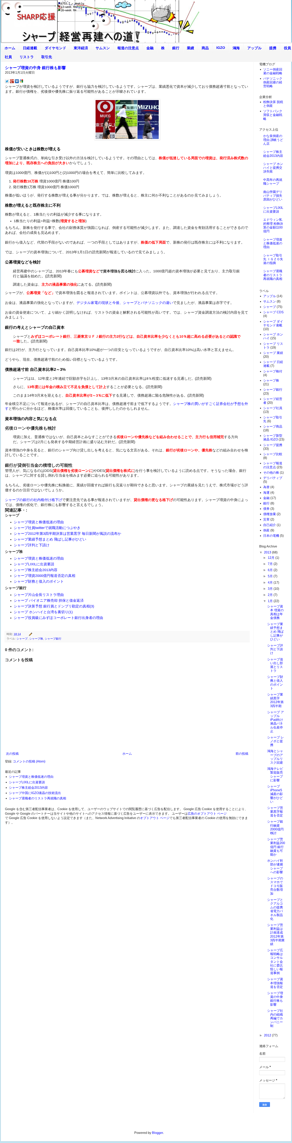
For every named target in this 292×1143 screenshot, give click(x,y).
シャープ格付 (272, 371)
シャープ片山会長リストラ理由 (39, 595)
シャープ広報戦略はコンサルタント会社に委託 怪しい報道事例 (275, 961)
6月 (271, 570)
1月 (271, 601)
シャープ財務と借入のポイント (39, 581)
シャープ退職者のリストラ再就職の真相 (37, 798)
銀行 (175, 48)
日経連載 (30, 48)
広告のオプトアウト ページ (207, 813)
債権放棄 (269, 514)
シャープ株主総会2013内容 (35, 570)
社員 (8, 57)
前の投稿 (242, 753)
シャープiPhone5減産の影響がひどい (275, 794)
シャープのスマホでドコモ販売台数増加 (275, 886)
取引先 (46, 57)
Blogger (157, 1132)
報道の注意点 (128, 48)
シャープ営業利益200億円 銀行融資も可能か (276, 846)
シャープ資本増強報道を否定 (275, 982)
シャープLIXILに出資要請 (34, 564)
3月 (271, 588)
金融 (150, 48)
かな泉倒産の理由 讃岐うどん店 (273, 139)
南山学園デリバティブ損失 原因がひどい (272, 195)
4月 (271, 582)
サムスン (103, 48)
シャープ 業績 (273, 353)
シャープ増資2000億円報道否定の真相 (44, 576)
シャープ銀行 (53, 638)
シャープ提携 (272, 445)
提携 (272, 48)
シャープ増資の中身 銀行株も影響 (35, 68)
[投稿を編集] (29, 634)
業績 (190, 48)
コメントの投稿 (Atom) (29, 761)
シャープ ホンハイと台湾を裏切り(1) (43, 612)
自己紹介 (269, 525)
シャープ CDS (273, 312)
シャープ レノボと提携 (275, 741)
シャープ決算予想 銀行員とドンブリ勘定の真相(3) (54, 606)
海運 (266, 492)
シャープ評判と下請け (31, 545)
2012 (268, 1035)
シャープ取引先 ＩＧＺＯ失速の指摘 (273, 259)
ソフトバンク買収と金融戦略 (272, 114)
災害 (266, 519)
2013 (268, 552)
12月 (271, 557)
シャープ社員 (272, 408)
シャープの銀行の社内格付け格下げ (33, 500)
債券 (266, 508)
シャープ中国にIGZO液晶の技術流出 (35, 793)
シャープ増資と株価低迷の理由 (39, 522)
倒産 (266, 530)
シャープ (22, 638)
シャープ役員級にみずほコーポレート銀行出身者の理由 (58, 618)
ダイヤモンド (55, 48)
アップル (254, 48)
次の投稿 (12, 753)
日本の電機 (271, 535)
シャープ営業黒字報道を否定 (275, 811)
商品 (205, 48)
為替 (266, 487)
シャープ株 (36, 638)
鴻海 (236, 48)
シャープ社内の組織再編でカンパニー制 (275, 1018)
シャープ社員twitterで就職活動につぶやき (47, 528)
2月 (271, 595)
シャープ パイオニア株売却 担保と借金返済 (49, 600)
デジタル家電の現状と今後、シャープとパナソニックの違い (124, 303)
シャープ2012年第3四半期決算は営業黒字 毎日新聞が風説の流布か (67, 534)
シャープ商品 (272, 426)
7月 (271, 564)
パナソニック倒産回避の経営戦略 (272, 82)
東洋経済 (81, 48)
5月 (271, 576)
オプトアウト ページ (154, 818)
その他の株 (271, 472)
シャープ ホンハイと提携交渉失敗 (273, 167)
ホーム (10, 48)
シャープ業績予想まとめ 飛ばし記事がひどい (50, 539)
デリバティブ (272, 478)
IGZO (220, 48)
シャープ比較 (272, 454)
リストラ (26, 57)
